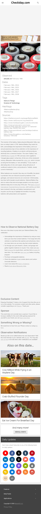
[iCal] (32, 472)
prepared (10, 250)
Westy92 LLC (19, 503)
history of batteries (23, 264)
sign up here (4, 339)
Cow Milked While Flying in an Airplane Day (16, 371)
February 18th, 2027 (11, 92)
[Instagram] (12, 459)
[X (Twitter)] (18, 453)
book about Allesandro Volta (17, 266)
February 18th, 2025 (11, 87)
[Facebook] (12, 453)
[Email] (5, 478)
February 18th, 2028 (11, 94)
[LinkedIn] (5, 459)
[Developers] (12, 478)
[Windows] (12, 472)
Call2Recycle (32, 187)
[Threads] (18, 459)
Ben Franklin (11, 156)
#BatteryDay (8, 112)
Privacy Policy (8, 507)
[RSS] (25, 472)
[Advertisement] (20, 19)
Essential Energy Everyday (17, 187)
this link (27, 337)
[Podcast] (18, 465)
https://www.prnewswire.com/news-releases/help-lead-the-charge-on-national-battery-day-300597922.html (20, 126)
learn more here (25, 318)
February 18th (17, 79)
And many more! (20, 427)
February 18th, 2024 (11, 85)
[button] (2, 2)
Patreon (19, 306)
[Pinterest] (32, 453)
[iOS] (32, 465)
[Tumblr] (25, 453)
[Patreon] (25, 459)
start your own (24, 252)
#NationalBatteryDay (11, 109)
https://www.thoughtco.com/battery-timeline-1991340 (17, 135)
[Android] (25, 465)
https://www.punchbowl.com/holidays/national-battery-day (21, 131)
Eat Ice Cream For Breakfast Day (18, 420)
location (35, 250)
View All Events (20, 432)
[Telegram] (12, 465)
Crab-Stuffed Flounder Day (15, 396)
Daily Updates (9, 439)
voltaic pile (27, 160)
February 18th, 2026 (11, 90)
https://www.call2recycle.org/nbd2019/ (18, 120)
